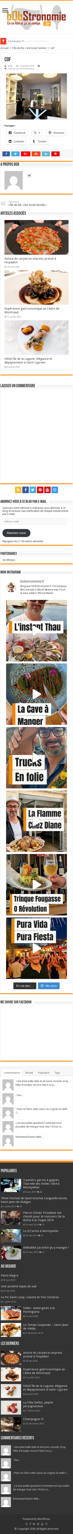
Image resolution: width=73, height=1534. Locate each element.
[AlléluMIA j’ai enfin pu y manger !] (11, 1253)
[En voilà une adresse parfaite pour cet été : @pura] (36, 948)
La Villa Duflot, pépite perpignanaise (38, 1404)
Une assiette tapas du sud (18, 1286)
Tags (57, 1072)
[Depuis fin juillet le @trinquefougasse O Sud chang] (36, 884)
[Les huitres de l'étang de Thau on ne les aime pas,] (36, 630)
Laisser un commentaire (21, 68)
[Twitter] (33, 490)
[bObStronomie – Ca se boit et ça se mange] (36, 17)
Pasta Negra (9, 1275)
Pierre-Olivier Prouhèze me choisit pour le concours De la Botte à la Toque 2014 (44, 1216)
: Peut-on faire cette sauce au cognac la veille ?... (40, 1472)
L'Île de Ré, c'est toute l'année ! (29, 48)
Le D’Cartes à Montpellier (41, 1231)
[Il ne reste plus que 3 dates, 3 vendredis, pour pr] (36, 757)
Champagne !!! (16, 41)
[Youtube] (47, 490)
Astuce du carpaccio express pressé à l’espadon (42, 1354)
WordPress (43, 1518)
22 (41, 1192)
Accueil (4, 48)
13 (20, 1206)
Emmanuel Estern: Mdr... (29, 1136)
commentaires (12, 1072)
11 (43, 1224)
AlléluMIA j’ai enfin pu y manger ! (46, 1247)
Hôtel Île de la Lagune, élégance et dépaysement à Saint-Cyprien (28, 360)
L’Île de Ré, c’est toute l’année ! (27, 204)
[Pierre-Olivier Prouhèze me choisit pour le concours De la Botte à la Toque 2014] (11, 1218)
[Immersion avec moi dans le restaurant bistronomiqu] (36, 694)
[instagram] (55, 490)
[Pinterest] (40, 490)
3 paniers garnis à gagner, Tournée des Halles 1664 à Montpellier (41, 1183)
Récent (29, 1072)
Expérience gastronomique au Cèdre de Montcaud (44, 1371)
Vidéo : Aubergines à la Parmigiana (39, 1310)
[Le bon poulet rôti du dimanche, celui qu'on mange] (36, 821)
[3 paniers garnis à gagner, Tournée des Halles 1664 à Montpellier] (11, 1185)
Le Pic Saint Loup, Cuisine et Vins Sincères (30, 1297)
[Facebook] (25, 490)
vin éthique (8, 559)
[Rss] (18, 490)
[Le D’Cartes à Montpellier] (11, 1236)
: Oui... (19, 1095)
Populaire (43, 1072)
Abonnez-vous (16, 533)
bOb (10, 66)
